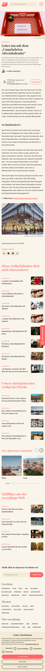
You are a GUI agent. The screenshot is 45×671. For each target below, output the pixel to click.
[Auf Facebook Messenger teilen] (8, 253)
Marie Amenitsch (14, 71)
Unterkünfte (6, 609)
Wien (14, 588)
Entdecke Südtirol (36, 595)
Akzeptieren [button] (22, 661)
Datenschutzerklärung (11, 627)
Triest (24, 595)
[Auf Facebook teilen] (13, 253)
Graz (20, 588)
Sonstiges (5, 613)
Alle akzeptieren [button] (22, 656)
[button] (17, 253)
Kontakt (35, 624)
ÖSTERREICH (6, 588)
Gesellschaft (29, 609)
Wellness (17, 609)
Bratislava (15, 595)
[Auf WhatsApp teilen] (4, 253)
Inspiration (6, 41)
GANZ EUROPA (35, 592)
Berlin (25, 592)
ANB (28, 627)
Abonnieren (36, 574)
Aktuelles (5, 420)
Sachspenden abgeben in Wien (25, 198)
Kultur (25, 606)
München (17, 592)
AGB (23, 627)
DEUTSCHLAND (7, 592)
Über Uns (5, 624)
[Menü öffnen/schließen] (41, 4)
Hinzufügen (36, 82)
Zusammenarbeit (17, 624)
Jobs (27, 624)
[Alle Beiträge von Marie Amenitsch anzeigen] (3, 71)
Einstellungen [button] (22, 666)
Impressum (37, 627)
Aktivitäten (15, 606)
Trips (32, 606)
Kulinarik (5, 606)
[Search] (11, 4)
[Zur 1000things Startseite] (5, 4)
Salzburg (34, 588)
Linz (26, 588)
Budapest (5, 595)
